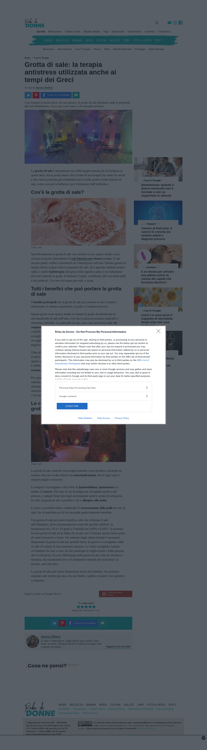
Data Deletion (85, 418)
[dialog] (103, 375)
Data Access (103, 418)
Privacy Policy (122, 418)
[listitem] (103, 387)
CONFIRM (72, 406)
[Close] (159, 332)
